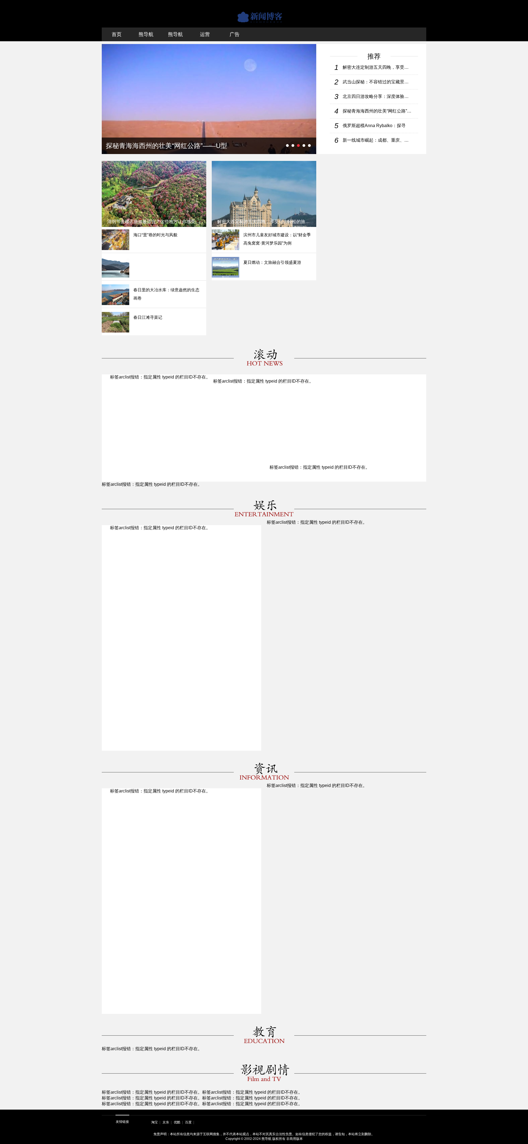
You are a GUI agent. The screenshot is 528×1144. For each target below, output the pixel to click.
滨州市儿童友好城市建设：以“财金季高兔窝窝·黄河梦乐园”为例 (277, 238)
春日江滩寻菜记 (147, 317)
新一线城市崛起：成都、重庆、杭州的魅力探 (378, 140)
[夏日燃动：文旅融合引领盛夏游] (225, 267)
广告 (235, 34)
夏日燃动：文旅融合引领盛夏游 (272, 262)
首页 (117, 34)
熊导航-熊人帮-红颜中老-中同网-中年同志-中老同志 (264, 13)
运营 (205, 34)
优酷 (177, 1122)
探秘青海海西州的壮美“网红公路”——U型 (378, 111)
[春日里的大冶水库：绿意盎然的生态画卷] (115, 294)
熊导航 (146, 34)
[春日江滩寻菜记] (115, 322)
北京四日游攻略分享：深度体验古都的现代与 (378, 96)
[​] (115, 267)
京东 (166, 1122)
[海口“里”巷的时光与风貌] (115, 239)
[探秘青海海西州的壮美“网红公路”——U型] (209, 99)
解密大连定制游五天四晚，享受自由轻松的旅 (378, 67)
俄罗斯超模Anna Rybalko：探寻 (374, 125)
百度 (188, 1122)
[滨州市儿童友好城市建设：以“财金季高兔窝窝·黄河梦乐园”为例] (225, 239)
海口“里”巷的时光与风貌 (155, 234)
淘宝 (154, 1122)
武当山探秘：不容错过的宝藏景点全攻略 (378, 81)
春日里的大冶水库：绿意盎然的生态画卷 (166, 293)
